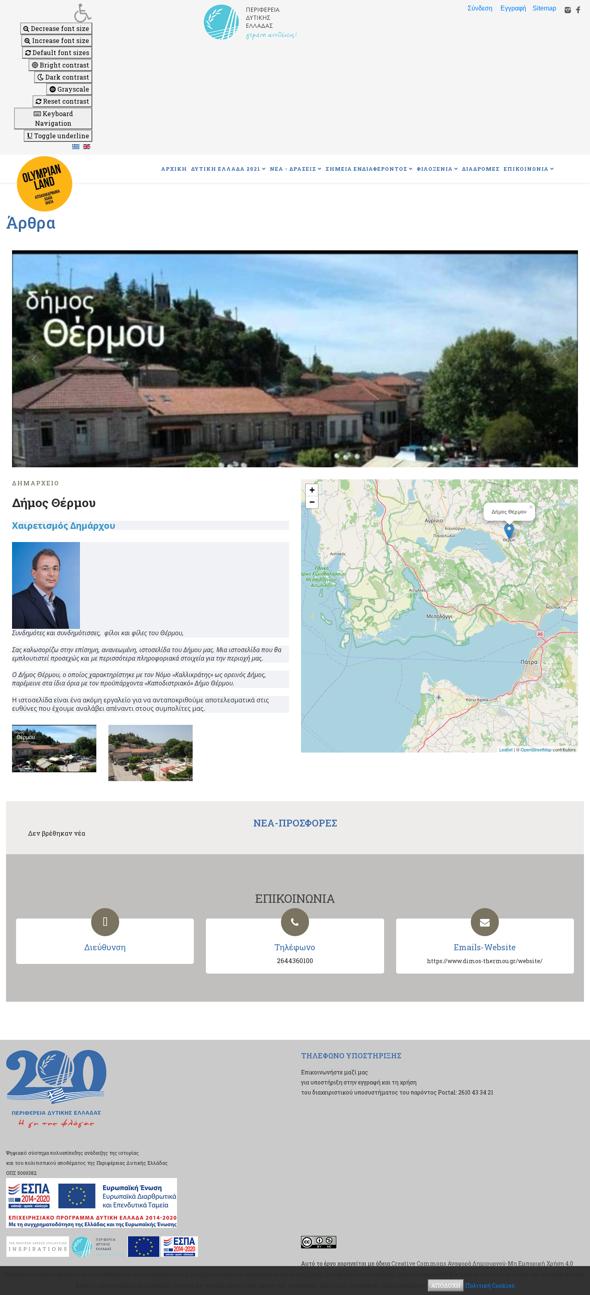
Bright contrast (63, 65)
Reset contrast (65, 101)
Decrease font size (59, 28)
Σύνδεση (480, 8)
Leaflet (506, 749)
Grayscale (72, 89)
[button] (53, 13)
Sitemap (544, 8)
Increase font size (60, 40)
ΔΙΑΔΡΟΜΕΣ (481, 168)
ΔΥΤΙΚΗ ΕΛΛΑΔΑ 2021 (225, 168)
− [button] (312, 502)
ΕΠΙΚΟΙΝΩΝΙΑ (526, 168)
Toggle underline (61, 135)
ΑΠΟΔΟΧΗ (446, 1285)
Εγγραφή (513, 8)
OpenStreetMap (536, 749)
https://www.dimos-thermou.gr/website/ (485, 961)
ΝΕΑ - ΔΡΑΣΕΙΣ (293, 168)
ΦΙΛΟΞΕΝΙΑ (435, 168)
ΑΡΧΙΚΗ (174, 168)
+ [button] (312, 490)
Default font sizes (60, 52)
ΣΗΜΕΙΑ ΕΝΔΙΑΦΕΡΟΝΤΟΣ (366, 168)
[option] (295, 358)
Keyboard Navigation (54, 118)
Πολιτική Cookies (490, 1285)
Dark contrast (66, 77)
